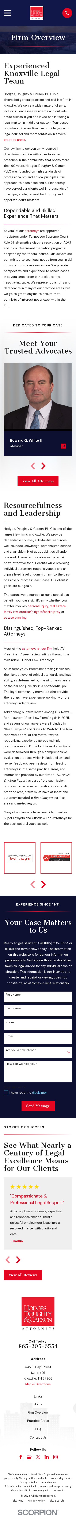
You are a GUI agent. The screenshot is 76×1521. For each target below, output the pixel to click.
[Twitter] (38, 1457)
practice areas (14, 140)
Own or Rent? (15, 1087)
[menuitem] (17, 1500)
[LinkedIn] (47, 1457)
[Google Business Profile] (29, 1457)
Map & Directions (38, 1384)
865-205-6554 (38, 1346)
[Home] (36, 13)
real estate (58, 606)
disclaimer (39, 1093)
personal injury (38, 606)
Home (38, 1404)
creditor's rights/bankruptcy (39, 612)
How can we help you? (21, 1064)
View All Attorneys (38, 481)
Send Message (38, 1106)
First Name (13, 994)
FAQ (38, 1429)
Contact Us (38, 1437)
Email (9, 1036)
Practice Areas (38, 1421)
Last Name (13, 1008)
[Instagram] (55, 1457)
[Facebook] (20, 1457)
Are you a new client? (21, 1050)
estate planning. (16, 617)
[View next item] (43, 466)
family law (11, 612)
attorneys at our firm (37, 649)
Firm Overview (38, 1412)
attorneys (32, 231)
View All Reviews (23, 1275)
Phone (10, 1022)
